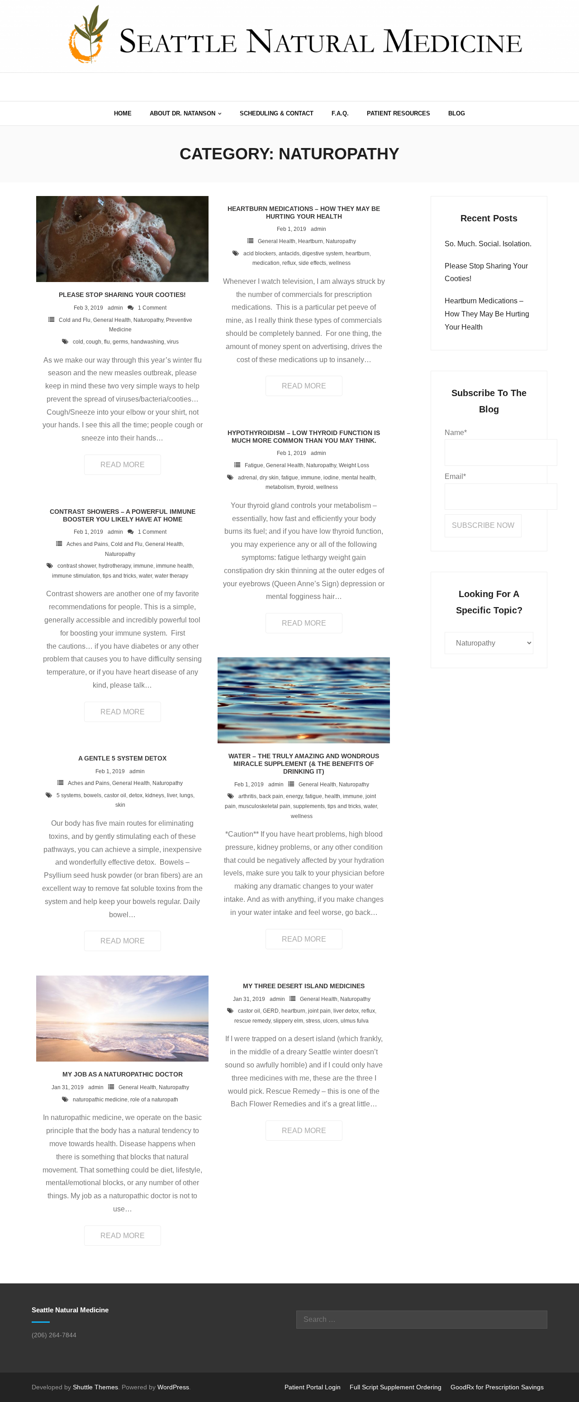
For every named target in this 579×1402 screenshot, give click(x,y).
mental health (358, 477)
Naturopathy (148, 320)
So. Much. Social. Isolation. (488, 244)
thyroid (305, 487)
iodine (331, 477)
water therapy (171, 576)
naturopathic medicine (100, 1099)
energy (294, 796)
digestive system (322, 253)
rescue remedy (252, 1021)
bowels (92, 795)
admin (115, 308)
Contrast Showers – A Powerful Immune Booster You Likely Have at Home (122, 515)
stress (313, 1021)
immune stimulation (76, 576)
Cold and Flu (74, 320)
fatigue (289, 477)
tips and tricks (119, 576)
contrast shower (76, 566)
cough (93, 342)
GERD (271, 1011)
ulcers (330, 1021)
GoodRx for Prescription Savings (497, 1387)
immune (311, 477)
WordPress (173, 1387)
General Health (112, 320)
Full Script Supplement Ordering (395, 1387)
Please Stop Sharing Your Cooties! (122, 294)
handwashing (147, 342)
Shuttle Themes (95, 1387)
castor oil (115, 795)
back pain (271, 796)
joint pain (319, 1011)
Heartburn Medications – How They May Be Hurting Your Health (304, 212)
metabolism (280, 487)
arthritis (247, 796)
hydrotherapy (115, 566)
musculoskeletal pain (264, 806)
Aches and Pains (87, 544)
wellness (340, 263)
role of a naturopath (154, 1099)
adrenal (247, 477)
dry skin (269, 477)
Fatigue (254, 465)
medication (266, 263)
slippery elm (288, 1021)
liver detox (346, 1011)
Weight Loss (354, 465)
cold (78, 342)
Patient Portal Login (313, 1387)
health (332, 796)
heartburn (358, 253)
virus (173, 342)
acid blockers (259, 253)
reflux (289, 263)
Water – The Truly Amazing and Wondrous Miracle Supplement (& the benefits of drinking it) (303, 763)
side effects (312, 263)
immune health (174, 566)
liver (172, 795)
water (145, 576)
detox (135, 795)
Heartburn (310, 241)
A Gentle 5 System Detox (122, 758)
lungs (186, 795)
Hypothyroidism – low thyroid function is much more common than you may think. (304, 436)
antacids (289, 253)
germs (120, 342)
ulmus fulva (355, 1021)
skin (120, 805)
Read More (122, 465)
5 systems (69, 795)
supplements (309, 806)
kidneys (154, 795)
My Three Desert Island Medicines (304, 986)
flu (107, 342)
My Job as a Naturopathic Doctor (122, 1074)
